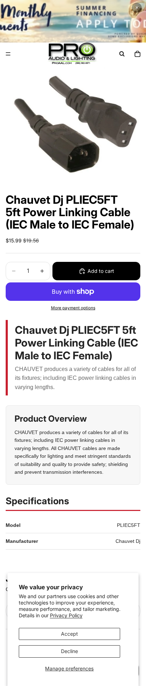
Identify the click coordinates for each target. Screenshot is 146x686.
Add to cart (101, 271)
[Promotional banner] (73, 21)
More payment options (73, 307)
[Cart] (137, 54)
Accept (69, 634)
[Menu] (8, 54)
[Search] (122, 54)
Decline (69, 651)
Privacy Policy (66, 615)
